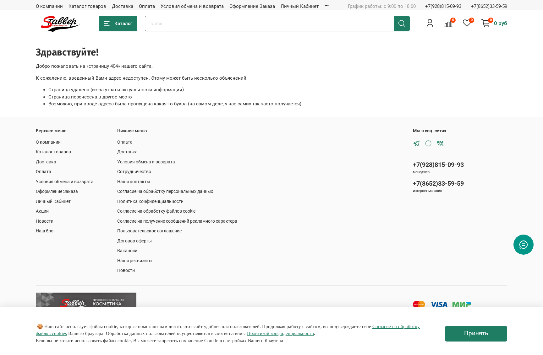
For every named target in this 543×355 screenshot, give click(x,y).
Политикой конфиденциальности (280, 333)
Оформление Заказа (252, 6)
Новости (44, 221)
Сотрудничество (134, 171)
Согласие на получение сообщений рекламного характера (177, 221)
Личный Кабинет (300, 6)
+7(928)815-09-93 (443, 6)
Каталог (123, 23)
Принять (476, 333)
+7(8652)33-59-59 (489, 6)
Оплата (147, 6)
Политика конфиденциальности (150, 201)
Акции (42, 211)
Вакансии (127, 250)
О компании (49, 6)
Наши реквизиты (134, 260)
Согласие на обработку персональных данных (165, 191)
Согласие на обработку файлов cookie (156, 211)
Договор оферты (134, 240)
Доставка (122, 6)
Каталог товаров (87, 6)
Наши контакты (133, 181)
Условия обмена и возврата (192, 6)
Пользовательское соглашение (149, 230)
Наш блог (45, 230)
